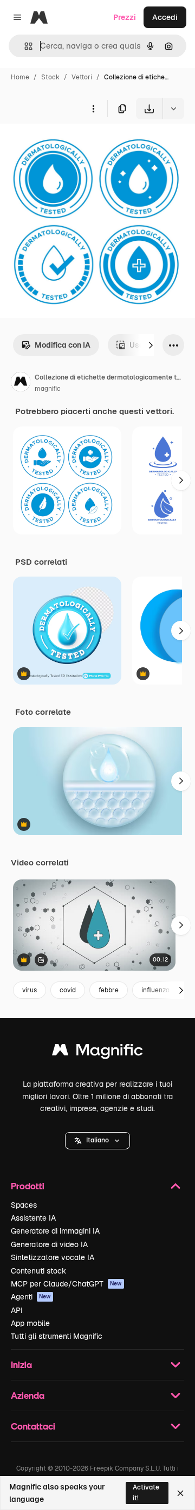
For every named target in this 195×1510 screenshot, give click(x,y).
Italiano (97, 1140)
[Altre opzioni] (93, 108)
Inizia (21, 1364)
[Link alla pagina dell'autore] (20, 383)
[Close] (180, 1493)
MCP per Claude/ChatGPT (66, 1284)
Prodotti (27, 1185)
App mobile (30, 1323)
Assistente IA (33, 1218)
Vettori (82, 77)
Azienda (27, 1395)
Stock (50, 77)
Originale (71, 144)
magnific (48, 388)
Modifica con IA (62, 345)
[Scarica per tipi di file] (173, 108)
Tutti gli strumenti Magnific (56, 1336)
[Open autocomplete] (24, 46)
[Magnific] (97, 1052)
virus (29, 990)
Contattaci (33, 1426)
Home (20, 77)
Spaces (24, 1205)
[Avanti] (150, 345)
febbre (109, 990)
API (17, 1310)
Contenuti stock (38, 1271)
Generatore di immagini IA (55, 1231)
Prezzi (124, 17)
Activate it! (146, 1492)
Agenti (31, 1297)
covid (68, 990)
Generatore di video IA (49, 1244)
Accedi (165, 17)
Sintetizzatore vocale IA (52, 1257)
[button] (97, 1140)
